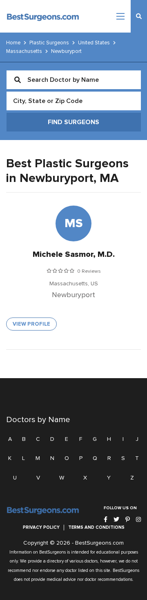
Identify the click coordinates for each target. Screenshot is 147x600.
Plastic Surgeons (49, 42)
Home (13, 42)
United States (94, 42)
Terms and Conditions (96, 527)
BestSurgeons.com (99, 543)
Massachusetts (24, 51)
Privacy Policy (41, 527)
